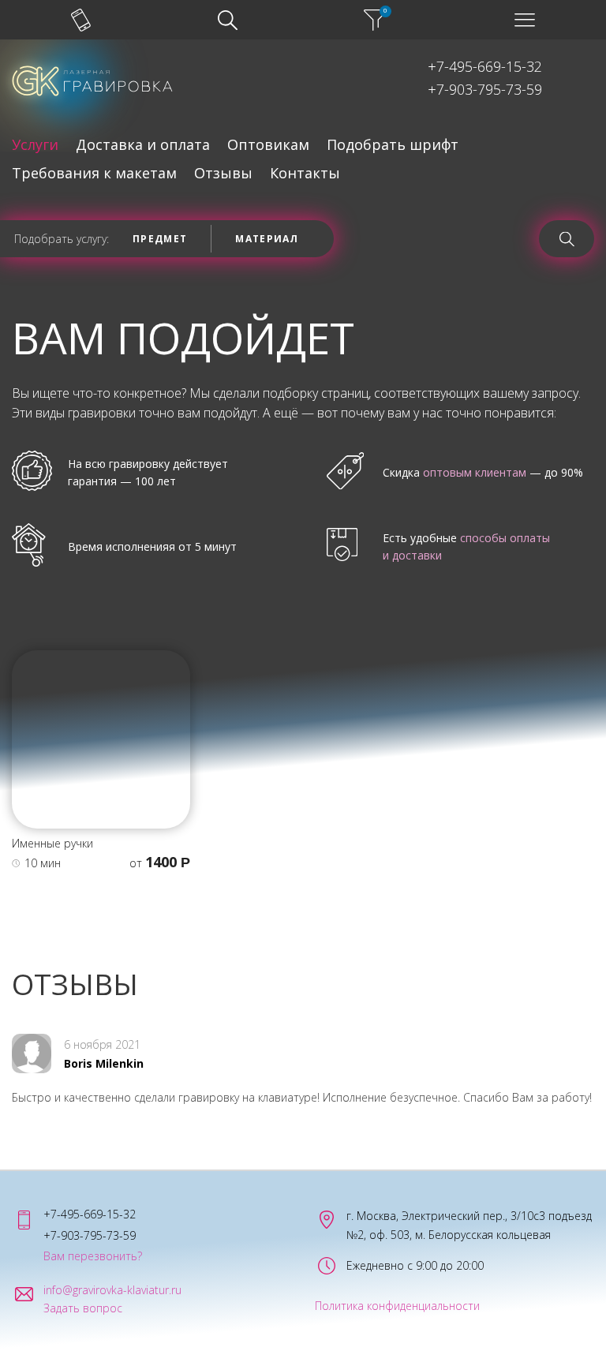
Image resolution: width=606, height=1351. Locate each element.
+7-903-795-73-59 (485, 89)
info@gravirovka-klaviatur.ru (112, 1290)
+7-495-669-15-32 (485, 66)
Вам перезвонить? (92, 1256)
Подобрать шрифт (392, 144)
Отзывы (223, 172)
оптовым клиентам (474, 472)
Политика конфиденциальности (397, 1305)
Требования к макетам (94, 172)
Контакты (305, 172)
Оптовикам (268, 144)
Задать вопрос (82, 1308)
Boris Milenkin (104, 1063)
